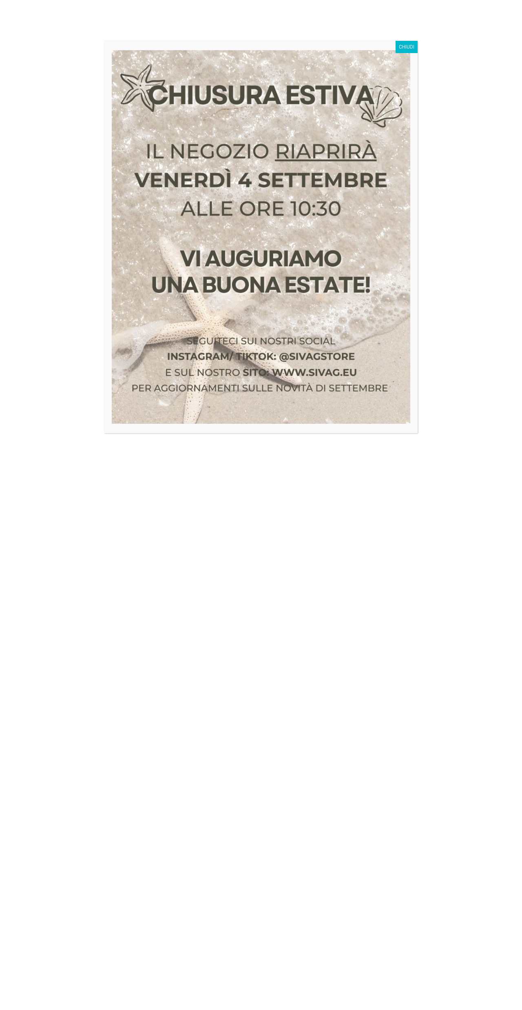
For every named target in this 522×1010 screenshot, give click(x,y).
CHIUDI (406, 47)
